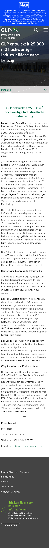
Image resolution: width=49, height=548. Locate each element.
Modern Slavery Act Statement (15, 471)
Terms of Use (7, 486)
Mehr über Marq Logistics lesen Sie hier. (29, 22)
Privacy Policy (7, 476)
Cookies (4, 481)
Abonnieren (11, 525)
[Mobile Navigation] (46, 30)
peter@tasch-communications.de (26, 446)
